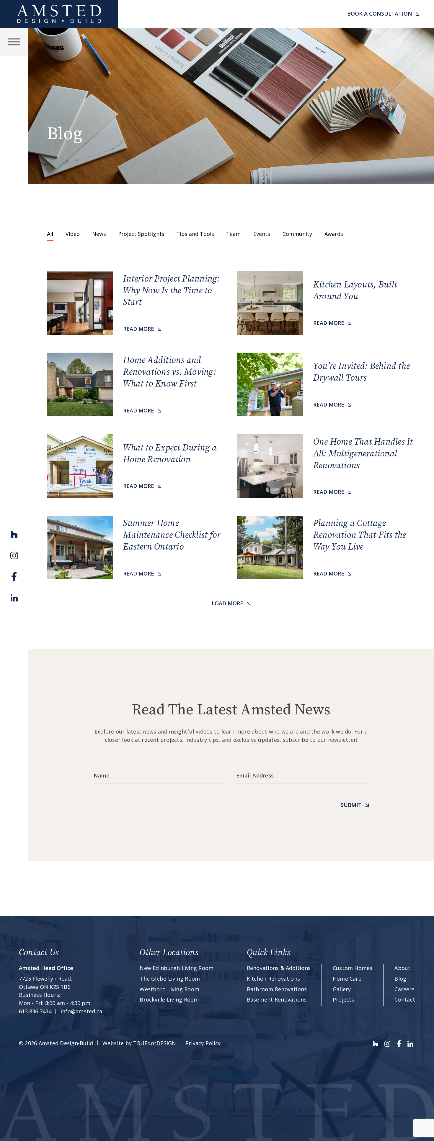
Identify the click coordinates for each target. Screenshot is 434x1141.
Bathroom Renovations (277, 989)
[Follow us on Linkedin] (14, 598)
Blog (400, 978)
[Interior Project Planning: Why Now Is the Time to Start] (136, 303)
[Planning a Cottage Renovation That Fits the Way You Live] (326, 548)
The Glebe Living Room (170, 978)
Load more (227, 603)
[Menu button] (14, 42)
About (402, 967)
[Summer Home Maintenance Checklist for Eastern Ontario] (136, 548)
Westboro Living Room (169, 989)
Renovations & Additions (279, 967)
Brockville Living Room (169, 999)
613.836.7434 (35, 1011)
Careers (404, 989)
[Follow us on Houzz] (14, 534)
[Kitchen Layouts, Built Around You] (326, 303)
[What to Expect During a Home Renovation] (136, 466)
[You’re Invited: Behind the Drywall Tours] (326, 385)
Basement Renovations (277, 999)
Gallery (342, 989)
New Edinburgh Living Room (176, 967)
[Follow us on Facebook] (14, 576)
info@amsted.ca (81, 1011)
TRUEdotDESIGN (154, 1043)
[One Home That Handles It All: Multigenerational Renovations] (326, 466)
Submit (351, 804)
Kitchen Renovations (273, 978)
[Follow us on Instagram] (14, 555)
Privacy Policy (203, 1043)
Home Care (347, 978)
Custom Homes (353, 967)
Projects (343, 999)
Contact (404, 999)
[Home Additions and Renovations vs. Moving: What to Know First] (136, 385)
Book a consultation (379, 13)
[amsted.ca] (59, 14)
